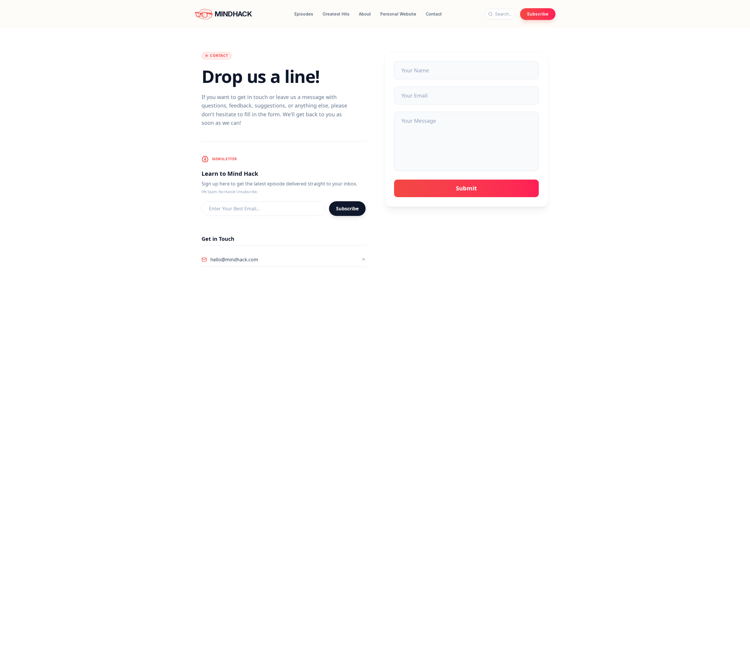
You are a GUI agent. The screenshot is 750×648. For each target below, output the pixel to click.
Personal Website (398, 13)
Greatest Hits (336, 13)
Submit (466, 188)
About (365, 13)
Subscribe (537, 13)
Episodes (303, 13)
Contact (434, 13)
